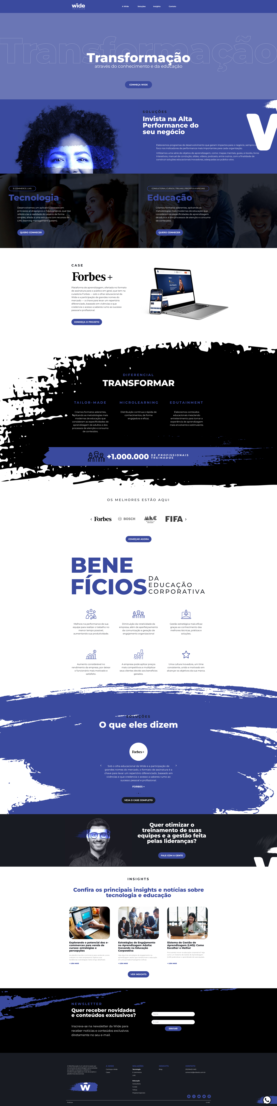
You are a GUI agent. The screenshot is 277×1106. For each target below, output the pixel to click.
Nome (154, 1011)
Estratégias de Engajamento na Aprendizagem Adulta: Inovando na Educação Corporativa (136, 946)
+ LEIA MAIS (74, 963)
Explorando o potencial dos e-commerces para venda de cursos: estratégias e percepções (88, 946)
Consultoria (136, 1084)
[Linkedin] (209, 1096)
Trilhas (134, 1090)
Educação (136, 1081)
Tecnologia (136, 1069)
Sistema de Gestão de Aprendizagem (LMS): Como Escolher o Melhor (185, 945)
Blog (160, 1069)
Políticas (70, 1102)
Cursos (134, 1087)
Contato (172, 6)
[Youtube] (199, 1096)
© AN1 (208, 1102)
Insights (157, 6)
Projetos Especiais (138, 1093)
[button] (91, 519)
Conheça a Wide (112, 1069)
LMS (133, 1075)
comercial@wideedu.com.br (195, 1072)
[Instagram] (194, 1096)
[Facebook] (189, 1096)
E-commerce (137, 1072)
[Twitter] (204, 1096)
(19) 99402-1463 (190, 1069)
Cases (108, 1072)
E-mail (154, 1019)
